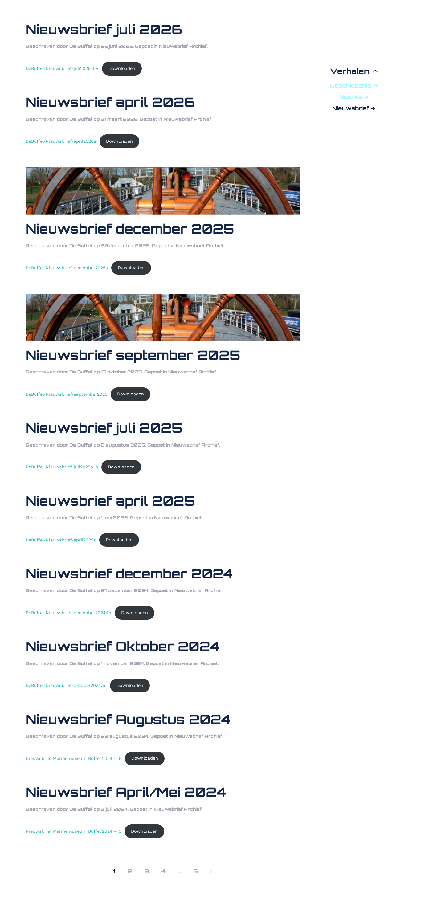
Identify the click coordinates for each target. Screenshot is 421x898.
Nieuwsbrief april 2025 (110, 501)
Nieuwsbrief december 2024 (129, 573)
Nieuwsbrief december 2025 (130, 229)
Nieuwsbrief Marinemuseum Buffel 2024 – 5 (73, 831)
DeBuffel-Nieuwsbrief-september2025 (66, 393)
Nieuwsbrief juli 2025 (104, 428)
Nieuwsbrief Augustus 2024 (128, 719)
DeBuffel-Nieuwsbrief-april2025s (61, 539)
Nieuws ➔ (354, 96)
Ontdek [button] (350, 57)
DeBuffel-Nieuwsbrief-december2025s (67, 267)
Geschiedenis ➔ (354, 85)
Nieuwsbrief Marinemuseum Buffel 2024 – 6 (73, 758)
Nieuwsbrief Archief (183, 46)
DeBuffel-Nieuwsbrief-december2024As (68, 612)
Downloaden (121, 68)
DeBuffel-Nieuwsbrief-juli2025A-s (62, 466)
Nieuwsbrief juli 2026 (104, 29)
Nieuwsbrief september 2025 (133, 355)
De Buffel (80, 46)
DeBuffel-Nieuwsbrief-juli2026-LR (62, 68)
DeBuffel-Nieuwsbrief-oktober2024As (66, 685)
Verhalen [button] (349, 71)
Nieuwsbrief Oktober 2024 (123, 646)
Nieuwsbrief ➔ (353, 108)
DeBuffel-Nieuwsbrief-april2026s (61, 141)
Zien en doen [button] (349, 42)
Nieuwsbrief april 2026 (110, 102)
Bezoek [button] (349, 28)
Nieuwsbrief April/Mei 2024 (126, 792)
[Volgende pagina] (211, 871)
